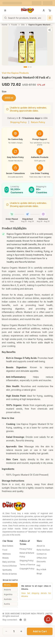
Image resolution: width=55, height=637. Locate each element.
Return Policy (38, 122)
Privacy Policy (26, 549)
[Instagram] (25, 620)
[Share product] (49, 29)
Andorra (7, 589)
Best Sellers (7, 546)
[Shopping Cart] (50, 10)
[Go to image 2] (28, 67)
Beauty (5, 558)
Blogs (39, 573)
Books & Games (9, 574)
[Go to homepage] (27, 10)
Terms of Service (27, 564)
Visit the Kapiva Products (15, 73)
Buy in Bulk (41, 569)
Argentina (8, 594)
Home (4, 25)
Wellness (6, 554)
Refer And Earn (43, 550)
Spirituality (7, 570)
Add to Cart (40, 631)
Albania (7, 585)
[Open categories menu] (5, 10)
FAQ (38, 565)
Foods (14, 25)
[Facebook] (20, 620)
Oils (23, 25)
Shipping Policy (18, 122)
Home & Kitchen (9, 566)
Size (4, 91)
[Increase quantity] (21, 631)
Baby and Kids (8, 562)
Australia (7, 599)
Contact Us (42, 554)
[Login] (43, 10)
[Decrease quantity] (6, 631)
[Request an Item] (50, 18)
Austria (7, 604)
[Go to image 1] (25, 67)
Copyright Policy (27, 568)
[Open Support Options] (48, 619)
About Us (41, 546)
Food (4, 550)
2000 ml (9, 97)
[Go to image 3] (30, 67)
